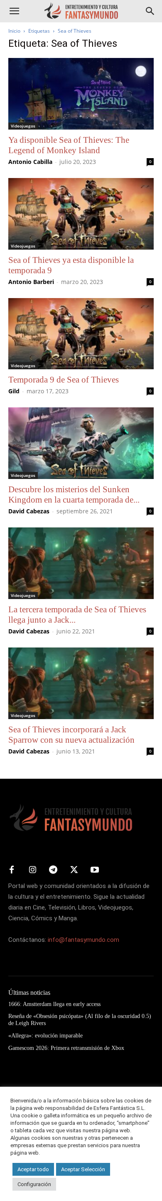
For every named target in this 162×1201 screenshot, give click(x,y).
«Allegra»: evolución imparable (45, 1036)
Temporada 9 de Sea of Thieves (63, 380)
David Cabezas (28, 511)
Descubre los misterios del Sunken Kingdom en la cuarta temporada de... (74, 494)
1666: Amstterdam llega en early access (54, 1004)
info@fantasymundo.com (83, 939)
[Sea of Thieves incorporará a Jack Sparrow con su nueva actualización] (81, 683)
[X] (74, 870)
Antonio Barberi (31, 282)
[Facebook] (11, 870)
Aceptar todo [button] (33, 1169)
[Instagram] (32, 870)
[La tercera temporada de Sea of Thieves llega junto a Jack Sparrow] (81, 563)
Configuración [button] (34, 1184)
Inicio (14, 30)
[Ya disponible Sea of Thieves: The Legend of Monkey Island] (81, 94)
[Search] (150, 11)
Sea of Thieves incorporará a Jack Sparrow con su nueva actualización (71, 734)
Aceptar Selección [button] (83, 1169)
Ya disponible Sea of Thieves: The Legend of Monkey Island (68, 145)
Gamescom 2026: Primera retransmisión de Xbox (66, 1048)
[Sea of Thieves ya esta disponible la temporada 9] (81, 214)
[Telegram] (53, 870)
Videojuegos (23, 126)
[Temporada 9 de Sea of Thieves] (81, 334)
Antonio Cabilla (30, 162)
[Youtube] (94, 870)
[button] (14, 11)
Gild (14, 391)
